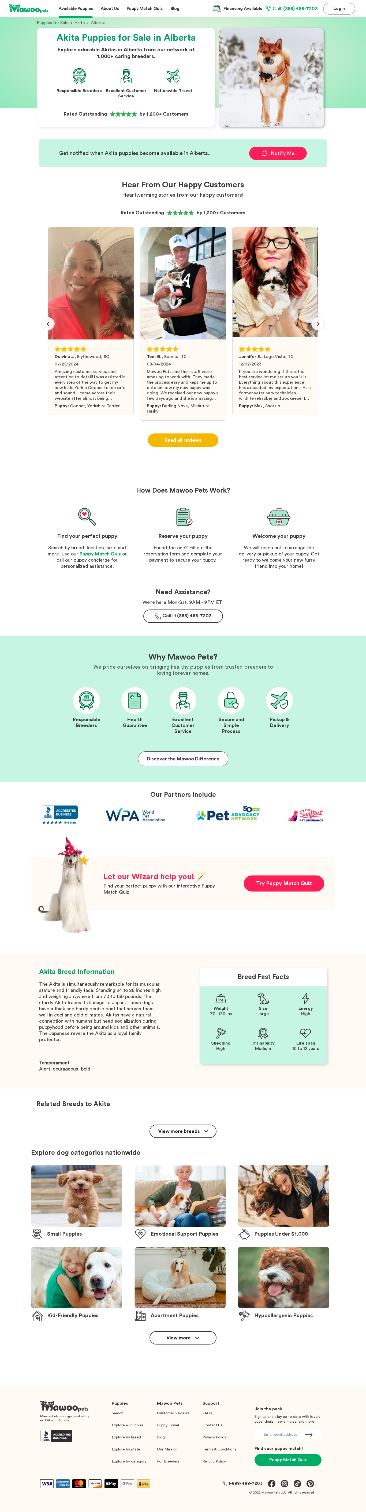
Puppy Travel (168, 1425)
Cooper (77, 406)
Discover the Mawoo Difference (183, 758)
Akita (79, 23)
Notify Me (282, 153)
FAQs (207, 1413)
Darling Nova (175, 406)
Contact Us (212, 1425)
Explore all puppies (128, 1425)
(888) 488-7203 (295, 8)
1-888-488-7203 (245, 1483)
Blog (161, 1437)
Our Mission (167, 1449)
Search (117, 1413)
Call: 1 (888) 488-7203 (187, 615)
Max (258, 406)
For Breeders (168, 1461)
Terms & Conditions (219, 1449)
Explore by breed (126, 1437)
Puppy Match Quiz (100, 553)
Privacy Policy (214, 1437)
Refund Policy (214, 1461)
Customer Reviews (173, 1413)
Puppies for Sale (53, 23)
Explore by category (129, 1461)
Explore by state (126, 1449)
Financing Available (243, 8)
